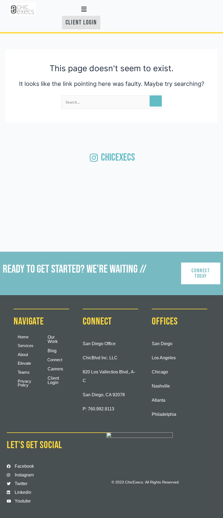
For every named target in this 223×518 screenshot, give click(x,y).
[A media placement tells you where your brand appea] (20, 184)
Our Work (53, 339)
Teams (24, 372)
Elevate (24, 363)
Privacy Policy (24, 383)
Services (25, 346)
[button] (84, 9)
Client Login (53, 380)
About (23, 354)
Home (23, 337)
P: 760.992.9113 (98, 409)
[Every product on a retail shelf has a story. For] (20, 212)
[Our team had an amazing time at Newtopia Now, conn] (66, 184)
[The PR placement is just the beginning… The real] (111, 184)
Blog (52, 350)
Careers (55, 369)
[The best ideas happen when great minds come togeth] (203, 184)
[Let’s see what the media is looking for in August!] (157, 184)
